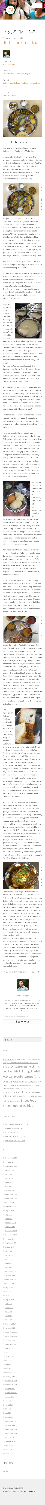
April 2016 (8, 1316)
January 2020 (10, 1190)
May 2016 (8, 1312)
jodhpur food (8, 83)
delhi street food (28, 1076)
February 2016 (10, 1324)
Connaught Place (19, 1066)
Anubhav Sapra (9, 64)
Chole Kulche (7, 1067)
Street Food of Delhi (16, 1106)
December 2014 (11, 1381)
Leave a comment (10, 95)
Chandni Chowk (16, 1062)
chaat (4, 1063)
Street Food (28, 1100)
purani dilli (13, 1101)
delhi (33, 1066)
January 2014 (10, 1425)
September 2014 (11, 1393)
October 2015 (10, 1340)
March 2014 (9, 1417)
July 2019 (8, 1215)
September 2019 (11, 1206)
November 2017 (11, 1279)
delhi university (11, 1081)
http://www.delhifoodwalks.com (16, 1016)
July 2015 (8, 1352)
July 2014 (8, 1401)
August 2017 (9, 1287)
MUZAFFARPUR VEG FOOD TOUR (16, 1124)
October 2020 (10, 1162)
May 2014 (8, 1409)
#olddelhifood (19, 1059)
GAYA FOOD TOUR (11, 1132)
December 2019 (11, 1194)
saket (18, 1101)
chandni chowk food (30, 1063)
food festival (15, 1085)
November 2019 (11, 1198)
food (7, 1085)
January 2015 (10, 1376)
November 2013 (11, 1433)
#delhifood (8, 1059)
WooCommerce (28, 1491)
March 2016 (9, 1320)
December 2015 (11, 1332)
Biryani (38, 1059)
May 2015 (8, 1360)
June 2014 (9, 1405)
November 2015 (11, 1336)
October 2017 (10, 1283)
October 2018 (10, 1239)
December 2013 (11, 1429)
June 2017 (9, 1295)
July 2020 (8, 1174)
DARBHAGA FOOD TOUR (13, 1128)
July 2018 (8, 1251)
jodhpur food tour (21, 83)
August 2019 (9, 1210)
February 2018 (10, 1271)
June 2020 (9, 1178)
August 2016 (9, 1300)
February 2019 (10, 1223)
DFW (39, 1082)
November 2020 (11, 1158)
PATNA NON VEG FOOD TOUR (15, 1141)
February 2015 (10, 1372)
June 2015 (9, 1356)
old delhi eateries (36, 1092)
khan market (27, 1089)
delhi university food (28, 1082)
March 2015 (9, 1368)
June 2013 (9, 1453)
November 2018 (11, 1235)
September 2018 (11, 1243)
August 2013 (9, 1445)
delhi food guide (25, 1071)
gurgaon (30, 1086)
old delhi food (9, 1095)
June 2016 (9, 1308)
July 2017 (8, 1291)
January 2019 (10, 1227)
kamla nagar (10, 1089)
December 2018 (11, 1231)
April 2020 (8, 1182)
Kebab (17, 1089)
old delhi (25, 1092)
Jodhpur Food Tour (21, 42)
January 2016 (10, 1328)
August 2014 (9, 1397)
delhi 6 (38, 1067)
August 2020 (9, 1170)
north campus (13, 1092)
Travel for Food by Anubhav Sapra (16, 74)
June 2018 (9, 1255)
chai (8, 1063)
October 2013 (10, 1437)
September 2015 (11, 1344)
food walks (24, 1086)
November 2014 (11, 1385)
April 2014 (8, 1413)
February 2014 (10, 1421)
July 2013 (8, 1449)
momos (40, 1089)
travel (32, 1106)
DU (4, 1085)
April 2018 (8, 1263)
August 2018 (9, 1247)
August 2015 (9, 1348)
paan (8, 1101)
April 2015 (8, 1364)
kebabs (22, 1089)
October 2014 (10, 1389)
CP (28, 1067)
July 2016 (8, 1304)
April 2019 (8, 1219)
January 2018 (10, 1275)
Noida (4, 1092)
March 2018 (9, 1267)
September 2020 (11, 1166)
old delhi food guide (24, 1096)
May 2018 (8, 1259)
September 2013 (11, 1441)
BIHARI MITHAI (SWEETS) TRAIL (15, 1137)
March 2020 (9, 1186)
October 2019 (10, 1202)
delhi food (9, 1071)
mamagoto (34, 1089)
